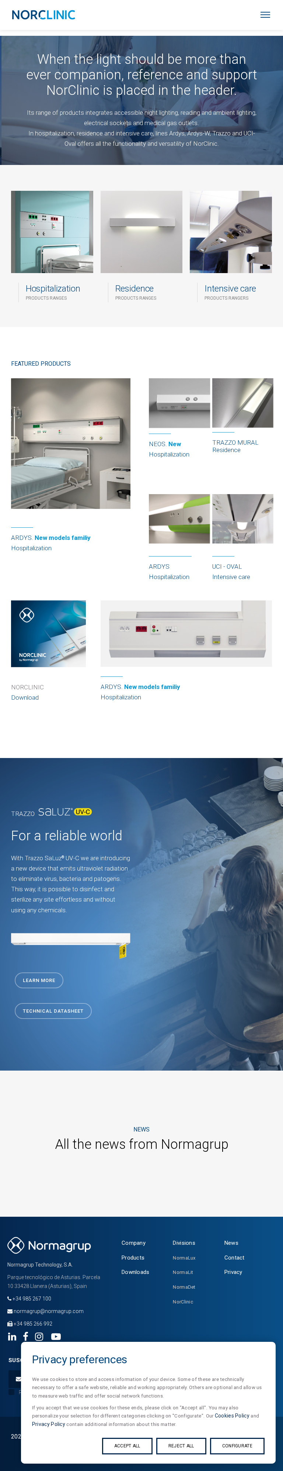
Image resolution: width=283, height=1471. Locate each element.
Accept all (127, 1445)
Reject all (181, 1445)
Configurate (237, 1445)
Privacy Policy (48, 1424)
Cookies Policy (232, 1416)
